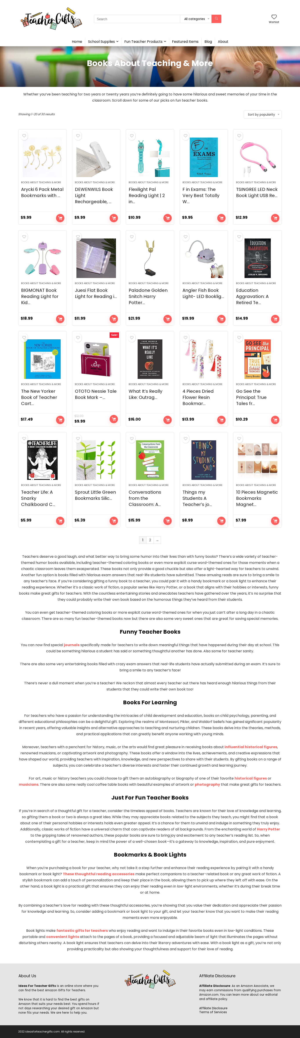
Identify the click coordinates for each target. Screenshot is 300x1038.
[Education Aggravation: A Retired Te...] (257, 258)
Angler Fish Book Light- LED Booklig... (203, 293)
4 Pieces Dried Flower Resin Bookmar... (198, 397)
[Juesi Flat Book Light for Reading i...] (96, 258)
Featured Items (185, 41)
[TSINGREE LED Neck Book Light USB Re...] (257, 157)
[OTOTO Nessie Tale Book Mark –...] (96, 359)
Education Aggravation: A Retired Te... (252, 296)
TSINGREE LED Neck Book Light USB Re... (257, 192)
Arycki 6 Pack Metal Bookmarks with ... (42, 192)
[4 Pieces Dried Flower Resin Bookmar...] (204, 359)
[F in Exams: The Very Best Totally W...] (204, 157)
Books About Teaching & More (41, 182)
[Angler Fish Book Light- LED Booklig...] (204, 258)
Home (77, 41)
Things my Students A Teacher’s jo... (197, 498)
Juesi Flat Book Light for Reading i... (96, 293)
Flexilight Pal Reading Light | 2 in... (147, 195)
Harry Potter (268, 829)
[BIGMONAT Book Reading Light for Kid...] (42, 258)
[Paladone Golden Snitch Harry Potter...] (150, 258)
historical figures (251, 778)
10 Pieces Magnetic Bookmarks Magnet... (257, 498)
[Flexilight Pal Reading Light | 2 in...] (150, 157)
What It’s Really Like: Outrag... (145, 394)
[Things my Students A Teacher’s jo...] (204, 460)
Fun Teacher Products (143, 41)
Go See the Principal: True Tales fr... (251, 397)
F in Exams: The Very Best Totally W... (201, 195)
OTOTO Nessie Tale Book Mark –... (96, 394)
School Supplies (101, 41)
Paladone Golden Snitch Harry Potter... (148, 296)
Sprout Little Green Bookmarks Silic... (95, 495)
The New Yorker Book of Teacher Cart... (39, 397)
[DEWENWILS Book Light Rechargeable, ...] (96, 157)
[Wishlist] (274, 17)
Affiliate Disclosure (213, 1008)
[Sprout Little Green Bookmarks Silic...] (96, 460)
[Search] (216, 19)
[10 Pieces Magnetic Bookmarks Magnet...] (257, 460)
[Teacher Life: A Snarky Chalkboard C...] (42, 460)
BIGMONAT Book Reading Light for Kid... (39, 296)
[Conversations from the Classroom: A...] (150, 460)
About (223, 41)
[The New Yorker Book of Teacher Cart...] (42, 359)
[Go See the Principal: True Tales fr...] (257, 359)
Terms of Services (213, 1012)
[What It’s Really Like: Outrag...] (150, 359)
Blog (208, 41)
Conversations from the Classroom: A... (145, 498)
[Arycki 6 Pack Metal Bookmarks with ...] (42, 157)
